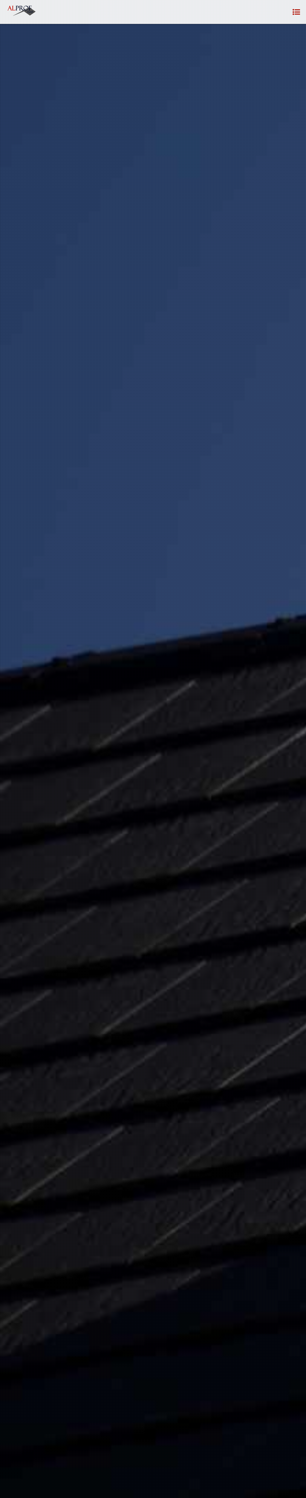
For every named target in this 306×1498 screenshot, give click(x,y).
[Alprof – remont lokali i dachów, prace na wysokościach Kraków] (22, 12)
